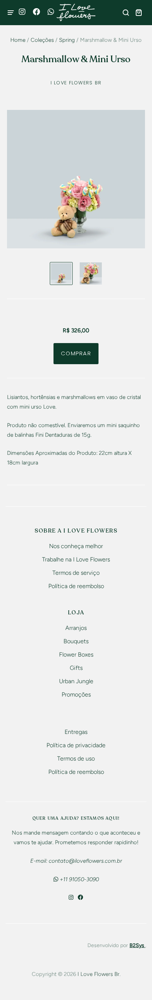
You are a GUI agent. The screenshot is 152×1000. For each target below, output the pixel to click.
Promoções (76, 694)
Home (17, 40)
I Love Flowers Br (76, 83)
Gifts (76, 667)
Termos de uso (76, 758)
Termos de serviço (76, 572)
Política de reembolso (76, 586)
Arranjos (76, 627)
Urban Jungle (76, 681)
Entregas (76, 731)
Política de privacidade (76, 745)
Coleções (42, 40)
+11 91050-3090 (78, 879)
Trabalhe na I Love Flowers (76, 559)
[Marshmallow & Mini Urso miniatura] (61, 273)
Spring (67, 40)
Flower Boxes (76, 654)
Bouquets (76, 641)
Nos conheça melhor (76, 546)
